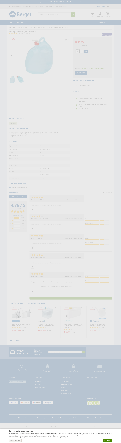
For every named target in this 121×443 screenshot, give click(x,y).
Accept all (107, 440)
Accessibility (87, 418)
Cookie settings (99, 418)
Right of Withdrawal (73, 418)
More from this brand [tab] (36, 303)
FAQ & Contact (65, 381)
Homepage (12, 27)
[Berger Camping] (22, 14)
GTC (19, 418)
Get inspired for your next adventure (60, 2)
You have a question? (16, 381)
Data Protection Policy (57, 418)
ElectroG (36, 418)
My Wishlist (38, 384)
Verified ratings (18, 215)
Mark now (81, 73)
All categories (17, 22)
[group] (12, 79)
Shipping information (67, 384)
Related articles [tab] (17, 303)
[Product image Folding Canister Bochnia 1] (39, 55)
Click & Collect (83, 109)
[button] (41, 2)
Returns (63, 387)
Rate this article (18, 197)
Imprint (45, 418)
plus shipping (84, 45)
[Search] (73, 14)
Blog (98, 6)
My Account (38, 381)
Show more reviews (71, 298)
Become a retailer (40, 387)
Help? (103, 6)
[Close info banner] (112, 2)
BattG (27, 418)
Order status (64, 390)
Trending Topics (104, 22)
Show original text (68, 286)
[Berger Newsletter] (83, 352)
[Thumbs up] (32, 209)
